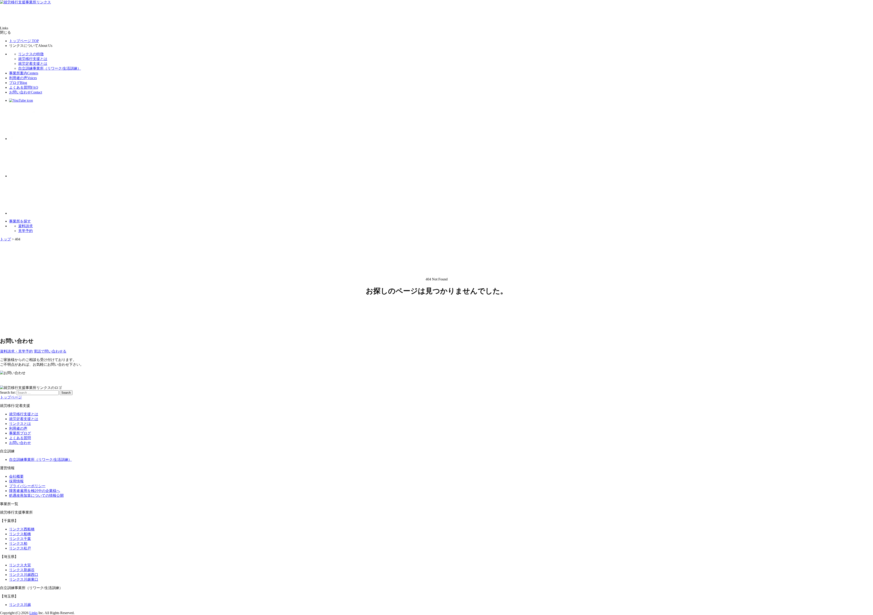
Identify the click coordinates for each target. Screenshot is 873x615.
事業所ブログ (20, 433)
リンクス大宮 (20, 565)
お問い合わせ (25, 92)
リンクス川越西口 (23, 575)
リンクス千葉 (20, 539)
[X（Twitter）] (27, 139)
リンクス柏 (18, 543)
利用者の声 (23, 78)
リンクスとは (20, 424)
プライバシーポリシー (27, 486)
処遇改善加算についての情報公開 (36, 495)
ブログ (18, 83)
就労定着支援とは (32, 64)
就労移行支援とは (32, 59)
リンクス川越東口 (23, 579)
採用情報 (16, 481)
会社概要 (16, 476)
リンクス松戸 (20, 548)
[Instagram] (27, 213)
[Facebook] (27, 176)
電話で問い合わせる (50, 351)
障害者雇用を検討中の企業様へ (34, 491)
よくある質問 (23, 87)
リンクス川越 (20, 605)
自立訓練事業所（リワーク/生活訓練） (49, 68)
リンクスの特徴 (31, 54)
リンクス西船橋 (22, 529)
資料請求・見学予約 (16, 351)
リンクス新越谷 (22, 570)
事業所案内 (23, 73)
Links (33, 613)
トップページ (24, 41)
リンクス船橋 (20, 534)
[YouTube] (21, 100)
